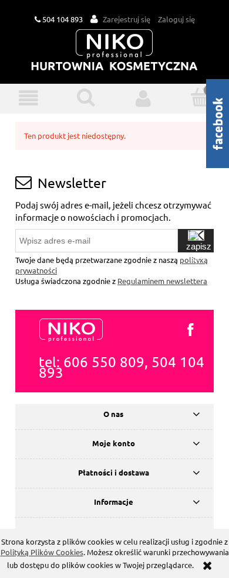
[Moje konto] (143, 98)
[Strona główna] (114, 51)
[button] (29, 98)
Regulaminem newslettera (162, 281)
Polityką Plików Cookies (42, 552)
